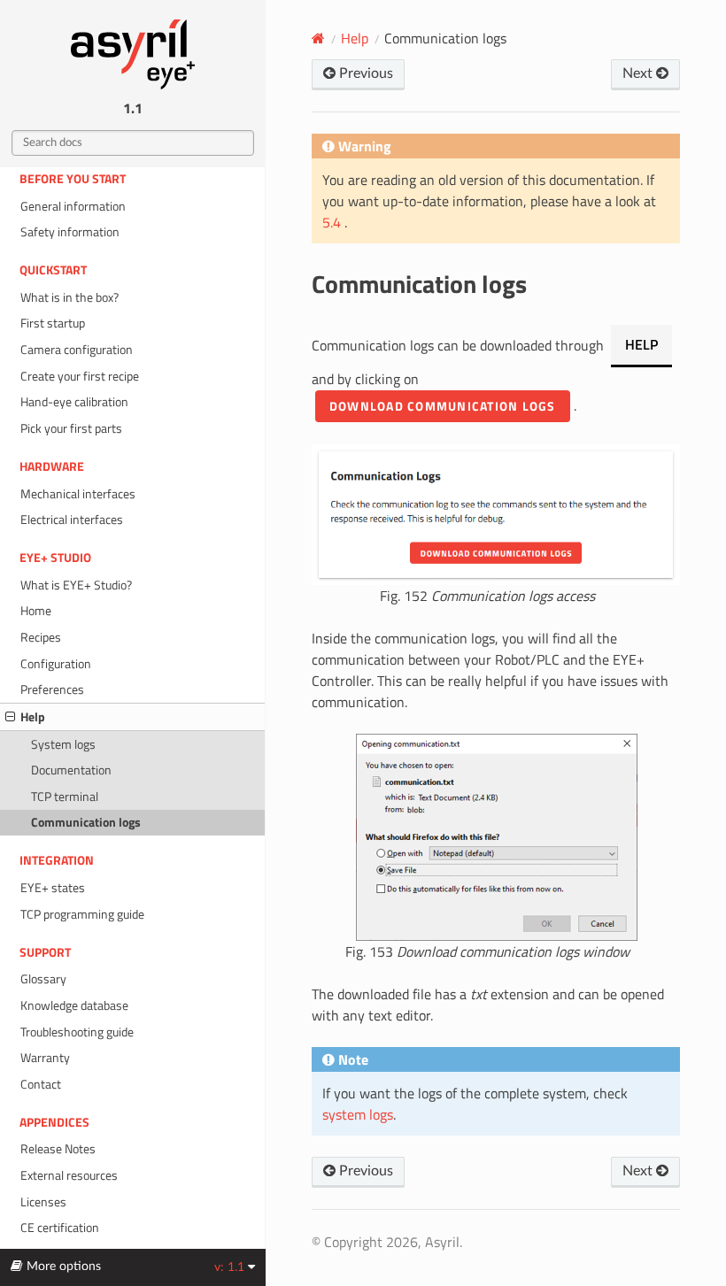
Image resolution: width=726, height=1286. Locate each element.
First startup (52, 323)
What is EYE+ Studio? (76, 585)
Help (32, 717)
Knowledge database (74, 1005)
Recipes (40, 637)
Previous (364, 73)
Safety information (70, 232)
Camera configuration (76, 349)
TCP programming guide (82, 914)
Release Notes (58, 1149)
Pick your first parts (71, 428)
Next (639, 73)
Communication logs (86, 822)
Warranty (45, 1057)
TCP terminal (64, 796)
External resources (69, 1175)
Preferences (52, 689)
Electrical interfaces (71, 519)
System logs (63, 744)
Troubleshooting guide (77, 1032)
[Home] (318, 38)
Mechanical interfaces (77, 494)
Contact (40, 1084)
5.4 (333, 222)
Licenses (43, 1202)
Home (35, 610)
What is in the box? (69, 297)
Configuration (55, 664)
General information (73, 206)
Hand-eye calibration (74, 402)
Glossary (43, 979)
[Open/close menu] (10, 717)
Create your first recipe (79, 376)
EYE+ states (52, 887)
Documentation (71, 770)
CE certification (59, 1227)
